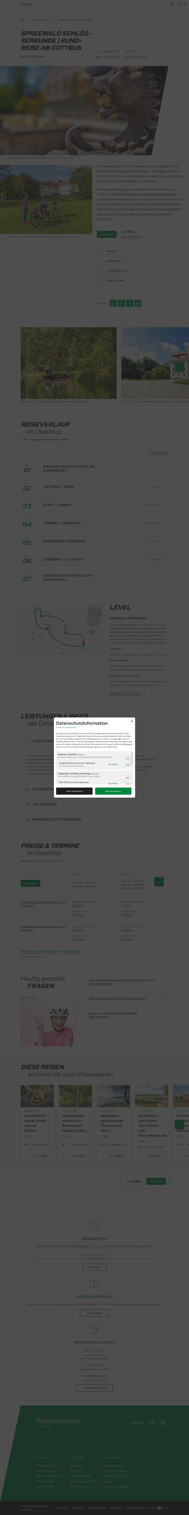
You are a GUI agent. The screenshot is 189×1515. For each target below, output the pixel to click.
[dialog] (94, 758)
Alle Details (113, 764)
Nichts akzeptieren (74, 791)
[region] (94, 767)
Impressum (60, 727)
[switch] (126, 758)
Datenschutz (71, 727)
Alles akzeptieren (113, 791)
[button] (124, 758)
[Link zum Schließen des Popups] (132, 721)
